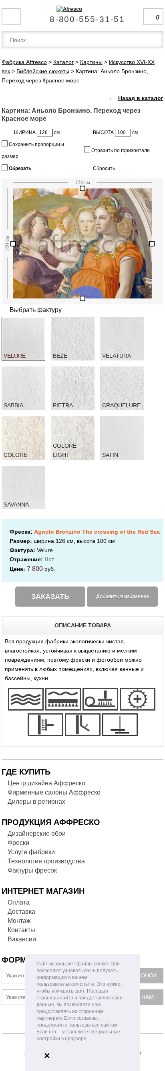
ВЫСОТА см (115, 132)
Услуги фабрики (31, 852)
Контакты (21, 930)
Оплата (19, 902)
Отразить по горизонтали (120, 150)
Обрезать (19, 168)
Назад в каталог (140, 98)
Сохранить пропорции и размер (33, 150)
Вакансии (22, 939)
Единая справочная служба (82, 16)
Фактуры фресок (32, 870)
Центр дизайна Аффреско (46, 783)
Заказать (50, 597)
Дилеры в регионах (36, 801)
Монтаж (19, 920)
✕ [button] (47, 1055)
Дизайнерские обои (37, 833)
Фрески (18, 842)
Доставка (21, 911)
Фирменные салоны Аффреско (54, 792)
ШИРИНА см (37, 132)
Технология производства (46, 861)
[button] (90, 1039)
